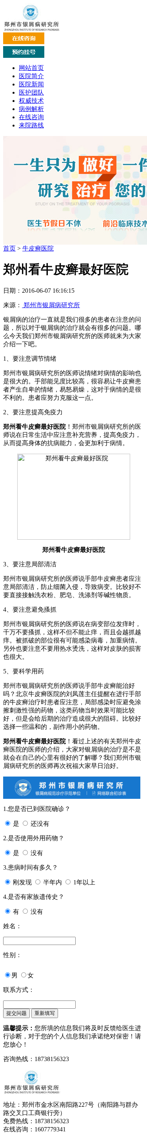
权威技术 (31, 100)
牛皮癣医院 (38, 248)
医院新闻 (31, 84)
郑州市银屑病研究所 (51, 305)
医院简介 (31, 76)
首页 (9, 248)
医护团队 (31, 92)
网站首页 (31, 67)
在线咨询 (31, 117)
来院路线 (31, 125)
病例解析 (31, 109)
